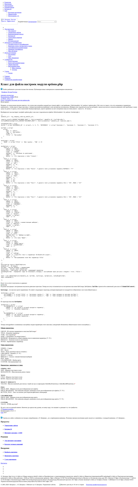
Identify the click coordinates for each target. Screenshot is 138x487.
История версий (13, 41)
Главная (7, 76)
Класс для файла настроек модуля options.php (15, 100)
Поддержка (11, 54)
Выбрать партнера (11, 452)
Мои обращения (13, 58)
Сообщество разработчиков (13, 79)
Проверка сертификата (15, 49)
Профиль (4, 92)
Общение (8, 78)
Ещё (6, 11)
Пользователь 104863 (7, 97)
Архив (10, 73)
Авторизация (32, 21)
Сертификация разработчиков (17, 47)
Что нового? (12, 31)
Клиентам (8, 2)
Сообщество (8, 59)
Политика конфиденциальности (96, 484)
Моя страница (16, 68)
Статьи (7, 71)
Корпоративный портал (15, 34)
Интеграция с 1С (13, 16)
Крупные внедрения (14, 12)
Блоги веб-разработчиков (16, 63)
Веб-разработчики (14, 66)
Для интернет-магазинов (13, 440)
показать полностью (7, 95)
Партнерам (8, 4)
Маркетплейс (12, 14)
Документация (9, 29)
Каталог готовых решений (14, 444)
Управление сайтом (14, 32)
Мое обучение (12, 51)
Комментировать (8, 409)
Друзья (10, 92)
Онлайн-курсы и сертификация (18, 44)
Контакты (4, 463)
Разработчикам (9, 7)
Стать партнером (10, 459)
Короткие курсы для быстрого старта (20, 46)
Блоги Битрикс (13, 61)
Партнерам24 (9, 5)
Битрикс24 (8, 9)
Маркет (10, 39)
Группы (14, 69)
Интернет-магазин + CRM (13, 433)
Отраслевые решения (15, 37)
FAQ (9, 56)
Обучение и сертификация (13, 42)
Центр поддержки (10, 53)
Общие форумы (13, 64)
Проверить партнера (12, 456)
